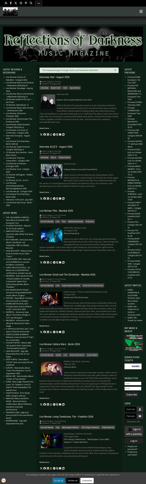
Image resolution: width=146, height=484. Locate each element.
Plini (63, 221)
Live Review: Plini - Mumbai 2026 (56, 210)
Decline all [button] (72, 480)
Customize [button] (87, 480)
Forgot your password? (132, 447)
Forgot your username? (132, 453)
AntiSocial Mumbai (75, 221)
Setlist (58, 355)
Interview (44, 88)
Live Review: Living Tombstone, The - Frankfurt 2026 (66, 416)
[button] (41, 134)
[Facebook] (11, 3)
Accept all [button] (58, 480)
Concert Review (47, 221)
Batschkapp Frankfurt (70, 427)
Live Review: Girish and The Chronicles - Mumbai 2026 (67, 274)
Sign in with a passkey (134, 432)
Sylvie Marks (75, 88)
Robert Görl (55, 88)
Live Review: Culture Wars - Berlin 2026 (59, 344)
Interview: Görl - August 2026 (54, 77)
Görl (65, 88)
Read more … (45, 128)
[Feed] (6, 3)
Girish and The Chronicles (93, 285)
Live (57, 221)
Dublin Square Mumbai (71, 285)
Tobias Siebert (64, 157)
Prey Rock (90, 221)
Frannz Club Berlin (77, 355)
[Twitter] (15, 3)
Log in (133, 440)
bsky (38, 3)
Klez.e (53, 157)
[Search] (31, 3)
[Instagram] (21, 3)
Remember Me (133, 421)
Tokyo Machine (108, 427)
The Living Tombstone (90, 427)
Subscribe (131, 394)
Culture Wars (92, 355)
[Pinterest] (26, 3)
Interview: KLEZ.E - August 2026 (55, 146)
